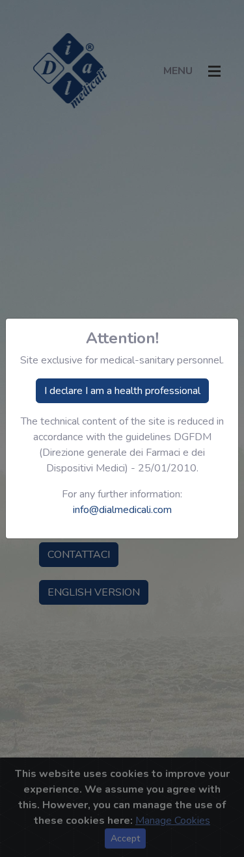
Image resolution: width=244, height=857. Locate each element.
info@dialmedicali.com (122, 510)
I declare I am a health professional (122, 391)
